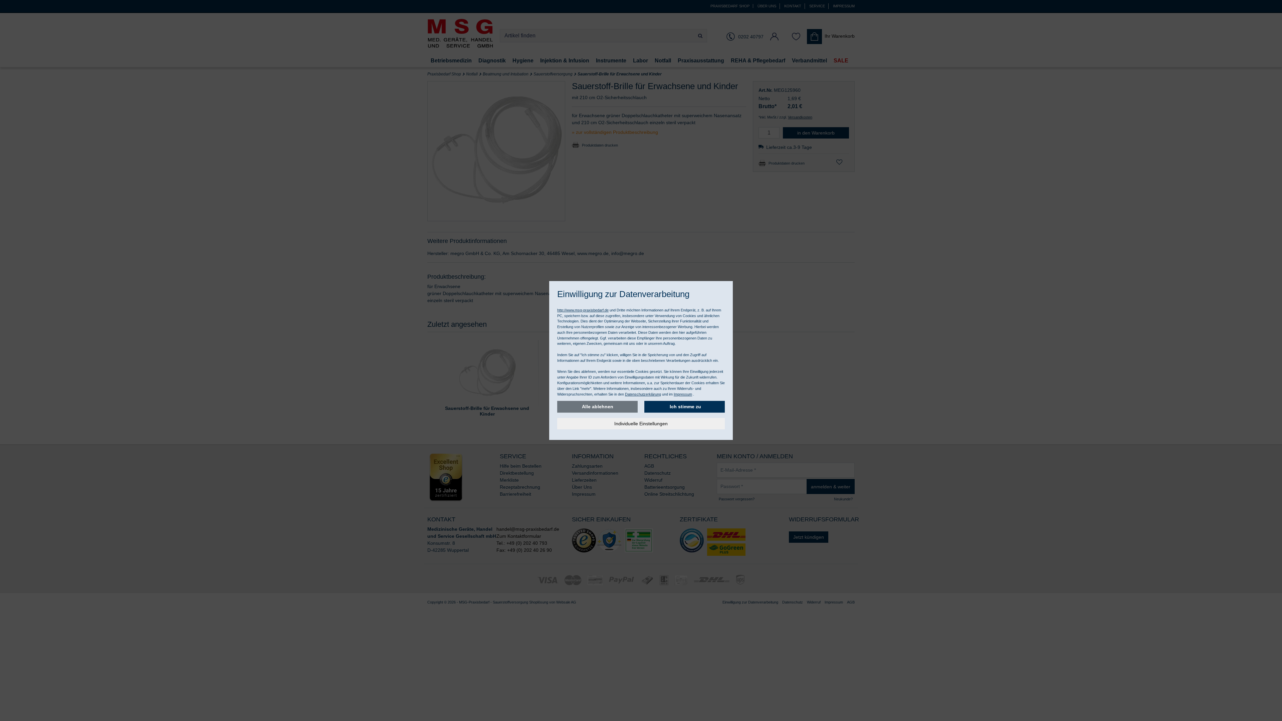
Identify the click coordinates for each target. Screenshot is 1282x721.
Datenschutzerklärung (643, 394)
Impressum (683, 394)
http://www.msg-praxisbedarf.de (583, 310)
